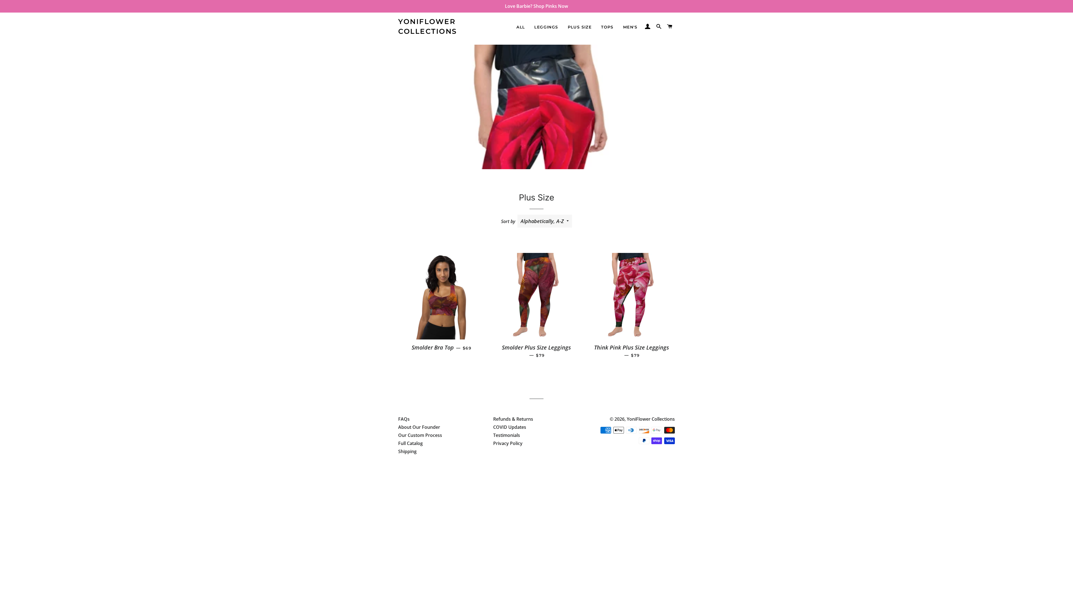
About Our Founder (419, 427)
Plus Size (580, 27)
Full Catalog (410, 443)
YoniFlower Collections (427, 26)
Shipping (407, 451)
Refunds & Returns (513, 419)
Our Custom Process (420, 435)
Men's (630, 27)
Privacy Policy (508, 443)
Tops (607, 27)
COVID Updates (509, 427)
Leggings (546, 27)
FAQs (404, 419)
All (520, 27)
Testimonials (506, 435)
